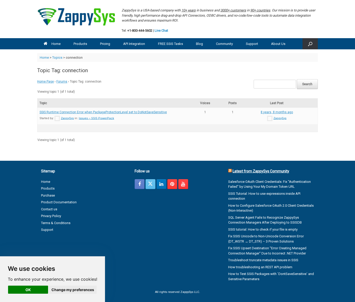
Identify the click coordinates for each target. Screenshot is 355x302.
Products (80, 44)
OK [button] (28, 289)
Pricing (105, 44)
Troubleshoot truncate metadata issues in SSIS (263, 260)
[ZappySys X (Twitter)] (150, 184)
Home (56, 44)
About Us (278, 44)
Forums (61, 81)
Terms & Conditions (55, 223)
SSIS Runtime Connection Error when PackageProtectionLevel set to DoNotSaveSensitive (103, 112)
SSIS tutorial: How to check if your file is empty (263, 229)
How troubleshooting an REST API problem (260, 267)
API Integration (134, 44)
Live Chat (161, 30)
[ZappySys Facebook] (139, 184)
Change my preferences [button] (72, 289)
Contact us (49, 209)
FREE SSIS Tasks (170, 44)
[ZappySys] (76, 17)
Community (224, 44)
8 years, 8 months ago (277, 112)
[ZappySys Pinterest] (172, 184)
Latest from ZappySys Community (261, 171)
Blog (199, 44)
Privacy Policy (51, 216)
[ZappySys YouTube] (183, 184)
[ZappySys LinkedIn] (161, 184)
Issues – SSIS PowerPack (96, 118)
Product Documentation (59, 202)
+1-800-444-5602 (139, 30)
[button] (310, 43)
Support (252, 44)
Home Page (45, 81)
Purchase (48, 195)
